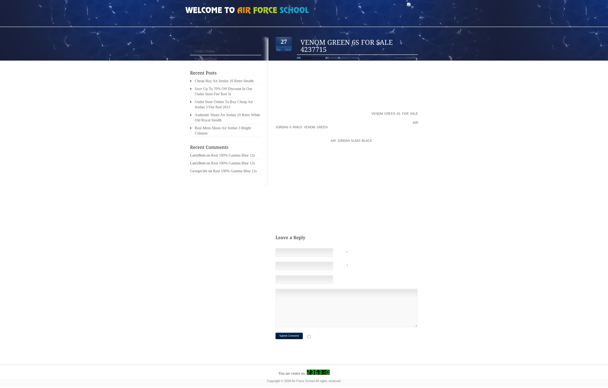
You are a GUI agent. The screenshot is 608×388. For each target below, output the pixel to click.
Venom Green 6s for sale (394, 113)
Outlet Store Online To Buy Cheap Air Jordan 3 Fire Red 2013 (224, 104)
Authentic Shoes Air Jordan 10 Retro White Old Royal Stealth (227, 117)
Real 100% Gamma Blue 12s (233, 155)
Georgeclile (198, 171)
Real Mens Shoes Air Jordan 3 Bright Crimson (223, 130)
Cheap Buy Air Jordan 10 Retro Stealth (224, 81)
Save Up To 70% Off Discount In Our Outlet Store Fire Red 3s (223, 91)
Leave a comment (405, 58)
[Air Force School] (220, 11)
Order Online (350, 58)
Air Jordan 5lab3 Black (351, 141)
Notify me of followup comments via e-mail (350, 337)
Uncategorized (206, 59)
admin (333, 58)
